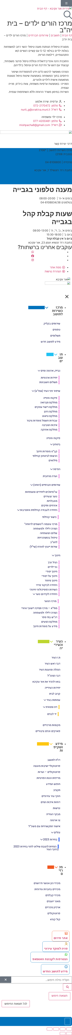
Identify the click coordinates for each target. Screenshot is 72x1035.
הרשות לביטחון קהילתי (45, 456)
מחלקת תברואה (48, 402)
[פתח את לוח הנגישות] (67, 1021)
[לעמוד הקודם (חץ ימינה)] (69, 1033)
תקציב (56, 790)
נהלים (57, 832)
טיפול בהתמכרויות (47, 538)
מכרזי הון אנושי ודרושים (47, 883)
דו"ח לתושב (53, 760)
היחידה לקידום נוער (46, 594)
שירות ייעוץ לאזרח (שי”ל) (43, 547)
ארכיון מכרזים (52, 907)
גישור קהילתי (49, 517)
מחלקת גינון (50, 412)
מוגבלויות (52, 501)
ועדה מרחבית (50, 476)
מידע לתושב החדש (55, 971)
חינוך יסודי (51, 572)
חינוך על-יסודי (49, 576)
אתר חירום (61, 938)
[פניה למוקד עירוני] (66, 943)
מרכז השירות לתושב (57, 311)
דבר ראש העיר (52, 663)
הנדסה (56, 469)
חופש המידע (53, 784)
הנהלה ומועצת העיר (49, 669)
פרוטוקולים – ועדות (49, 772)
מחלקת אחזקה (49, 430)
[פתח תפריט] (66, 3)
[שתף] (56, 1028)
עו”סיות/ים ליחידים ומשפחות (41, 492)
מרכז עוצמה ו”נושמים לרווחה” (40, 524)
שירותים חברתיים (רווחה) (46, 484)
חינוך (57, 555)
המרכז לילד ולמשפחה (45, 529)
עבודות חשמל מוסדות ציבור (42, 421)
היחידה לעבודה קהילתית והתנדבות (38, 510)
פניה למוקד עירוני (56, 948)
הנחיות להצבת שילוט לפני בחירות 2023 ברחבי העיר (36, 848)
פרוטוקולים (53, 913)
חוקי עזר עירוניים (51, 796)
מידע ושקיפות (58, 747)
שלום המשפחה (48, 533)
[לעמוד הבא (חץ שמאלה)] (62, 1033)
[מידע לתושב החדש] (66, 966)
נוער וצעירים (50, 496)
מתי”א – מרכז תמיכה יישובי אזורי (39, 608)
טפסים (56, 329)
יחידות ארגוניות (49, 378)
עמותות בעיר (53, 699)
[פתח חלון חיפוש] (68, 15)
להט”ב (53, 542)
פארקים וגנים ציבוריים (47, 731)
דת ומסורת (51, 707)
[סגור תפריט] (66, 296)
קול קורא (55, 919)
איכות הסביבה (49, 425)
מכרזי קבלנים (52, 895)
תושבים (55, 35)
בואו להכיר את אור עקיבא (46, 681)
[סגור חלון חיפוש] (5, 979)
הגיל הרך (52, 562)
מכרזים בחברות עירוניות (47, 889)
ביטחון (56, 444)
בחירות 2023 (50, 840)
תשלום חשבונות (48, 382)
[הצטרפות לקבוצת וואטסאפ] (66, 954)
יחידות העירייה (52, 687)
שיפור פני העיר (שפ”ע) (47, 390)
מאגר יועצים (53, 901)
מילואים (53, 460)
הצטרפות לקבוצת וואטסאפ (50, 959)
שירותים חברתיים (38, 35)
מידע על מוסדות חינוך (45, 626)
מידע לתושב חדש (50, 341)
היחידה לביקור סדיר (46, 585)
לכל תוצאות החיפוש (16, 1003)
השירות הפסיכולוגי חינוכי (43, 590)
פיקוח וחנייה (50, 398)
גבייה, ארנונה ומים (50, 370)
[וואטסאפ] (32, 252)
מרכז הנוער (50, 601)
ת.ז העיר (56, 657)
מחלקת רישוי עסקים (46, 407)
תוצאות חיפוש (59, 995)
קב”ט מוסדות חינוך (46, 451)
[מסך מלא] (62, 1028)
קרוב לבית (54, 693)
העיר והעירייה (58, 645)
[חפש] (67, 986)
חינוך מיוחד (51, 581)
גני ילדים (52, 567)
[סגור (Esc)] (49, 1028)
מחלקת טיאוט (49, 416)
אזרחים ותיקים (49, 506)
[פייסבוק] (32, 256)
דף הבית (67, 35)
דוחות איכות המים (50, 802)
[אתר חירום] (66, 933)
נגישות (56, 808)
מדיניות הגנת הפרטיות (48, 778)
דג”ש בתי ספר (49, 617)
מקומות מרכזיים (51, 725)
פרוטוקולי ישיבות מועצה (46, 766)
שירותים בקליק (52, 323)
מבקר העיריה (53, 814)
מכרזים (61, 870)
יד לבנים (51, 714)
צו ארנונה (55, 820)
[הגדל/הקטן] (69, 1028)
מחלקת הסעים (49, 622)
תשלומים (55, 335)
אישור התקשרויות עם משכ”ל (44, 826)
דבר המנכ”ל (53, 675)
